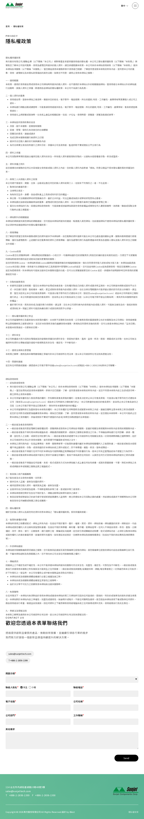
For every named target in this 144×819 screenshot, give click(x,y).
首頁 (8, 26)
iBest (72, 811)
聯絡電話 (78, 687)
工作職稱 (78, 715)
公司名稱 (78, 701)
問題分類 (10, 673)
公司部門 (10, 715)
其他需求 (10, 729)
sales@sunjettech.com (19, 653)
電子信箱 (10, 701)
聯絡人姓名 (11, 687)
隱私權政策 (133, 812)
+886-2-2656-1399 (19, 795)
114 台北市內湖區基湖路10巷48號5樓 (25, 787)
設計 (64, 811)
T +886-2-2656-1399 (18, 660)
